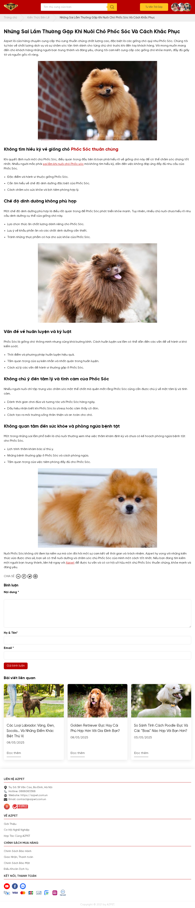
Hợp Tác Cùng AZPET (17, 836)
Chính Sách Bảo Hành (17, 851)
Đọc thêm (14, 753)
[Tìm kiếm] (112, 7)
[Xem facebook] (24, 576)
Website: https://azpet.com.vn (28, 795)
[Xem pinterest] (35, 576)
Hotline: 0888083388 (22, 791)
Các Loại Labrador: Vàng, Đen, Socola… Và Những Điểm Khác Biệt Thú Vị (30, 731)
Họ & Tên (11, 632)
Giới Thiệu (10, 824)
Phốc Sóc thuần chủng (94, 149)
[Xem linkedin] (18, 576)
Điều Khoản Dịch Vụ (16, 869)
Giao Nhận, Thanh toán (18, 857)
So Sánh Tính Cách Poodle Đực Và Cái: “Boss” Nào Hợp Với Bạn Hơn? (161, 728)
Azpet (70, 562)
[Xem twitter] (30, 576)
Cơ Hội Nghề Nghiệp (17, 830)
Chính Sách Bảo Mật (17, 863)
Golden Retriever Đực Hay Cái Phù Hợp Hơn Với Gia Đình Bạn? (95, 728)
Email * (9, 648)
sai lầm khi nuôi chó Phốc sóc (63, 164)
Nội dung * (11, 592)
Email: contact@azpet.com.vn (27, 799)
